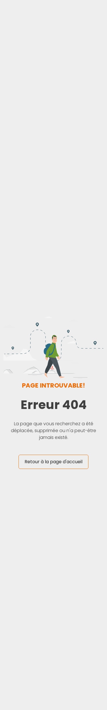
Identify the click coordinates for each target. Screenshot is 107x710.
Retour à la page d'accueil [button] (53, 461)
